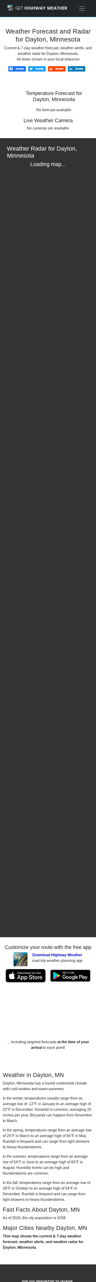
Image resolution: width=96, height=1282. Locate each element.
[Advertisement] (48, 1011)
